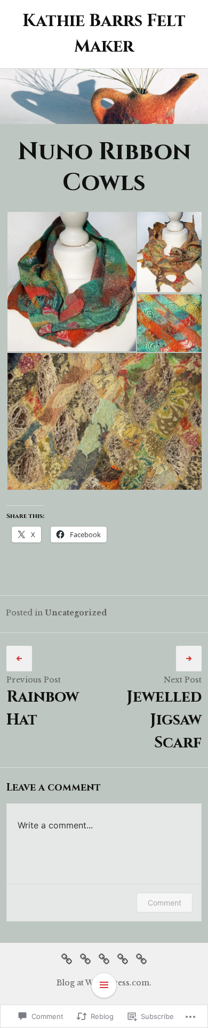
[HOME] (85, 957)
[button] (71, 281)
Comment (164, 902)
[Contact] (141, 957)
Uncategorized (76, 613)
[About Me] (122, 957)
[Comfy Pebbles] (66, 957)
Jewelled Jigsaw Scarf (164, 720)
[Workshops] (104, 957)
